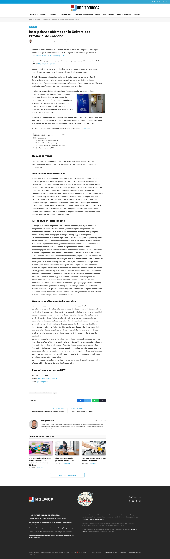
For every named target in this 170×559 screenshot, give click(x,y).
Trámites (53, 14)
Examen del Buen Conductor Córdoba (87, 14)
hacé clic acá (86, 128)
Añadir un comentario (67, 475)
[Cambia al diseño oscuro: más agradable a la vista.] (163, 1)
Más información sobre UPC (44, 148)
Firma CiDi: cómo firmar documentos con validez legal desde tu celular (50, 532)
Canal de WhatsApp (124, 14)
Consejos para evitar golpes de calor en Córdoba (48, 411)
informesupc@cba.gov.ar (47, 378)
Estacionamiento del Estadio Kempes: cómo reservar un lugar (48, 518)
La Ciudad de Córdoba (37, 14)
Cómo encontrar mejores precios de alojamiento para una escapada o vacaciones (50, 523)
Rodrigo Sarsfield (41, 41)
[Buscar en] (166, 2)
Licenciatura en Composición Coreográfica (51, 145)
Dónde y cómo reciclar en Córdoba (82, 411)
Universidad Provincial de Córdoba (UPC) (48, 56)
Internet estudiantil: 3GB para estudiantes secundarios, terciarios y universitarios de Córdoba (40, 461)
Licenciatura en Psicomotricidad (47, 140)
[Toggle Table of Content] (62, 135)
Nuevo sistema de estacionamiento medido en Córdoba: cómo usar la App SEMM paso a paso (51, 536)
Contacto (137, 14)
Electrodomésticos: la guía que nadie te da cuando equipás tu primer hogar (52, 528)
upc (55, 393)
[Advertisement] (126, 38)
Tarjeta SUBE (65, 14)
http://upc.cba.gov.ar (46, 64)
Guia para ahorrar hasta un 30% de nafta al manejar (94, 459)
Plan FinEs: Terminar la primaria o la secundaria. (64, 459)
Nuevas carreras (40, 138)
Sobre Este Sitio (108, 14)
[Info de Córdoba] (85, 8)
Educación (33, 26)
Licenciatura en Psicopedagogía (48, 143)
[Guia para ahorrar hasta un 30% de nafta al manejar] (94, 448)
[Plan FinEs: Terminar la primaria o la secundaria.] (67, 448)
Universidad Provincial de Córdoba (40, 393)
